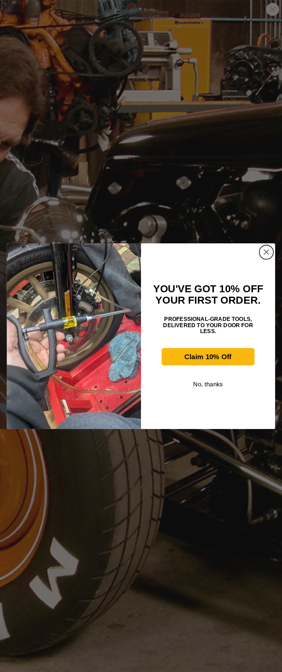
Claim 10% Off (207, 356)
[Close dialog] (266, 252)
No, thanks (208, 383)
